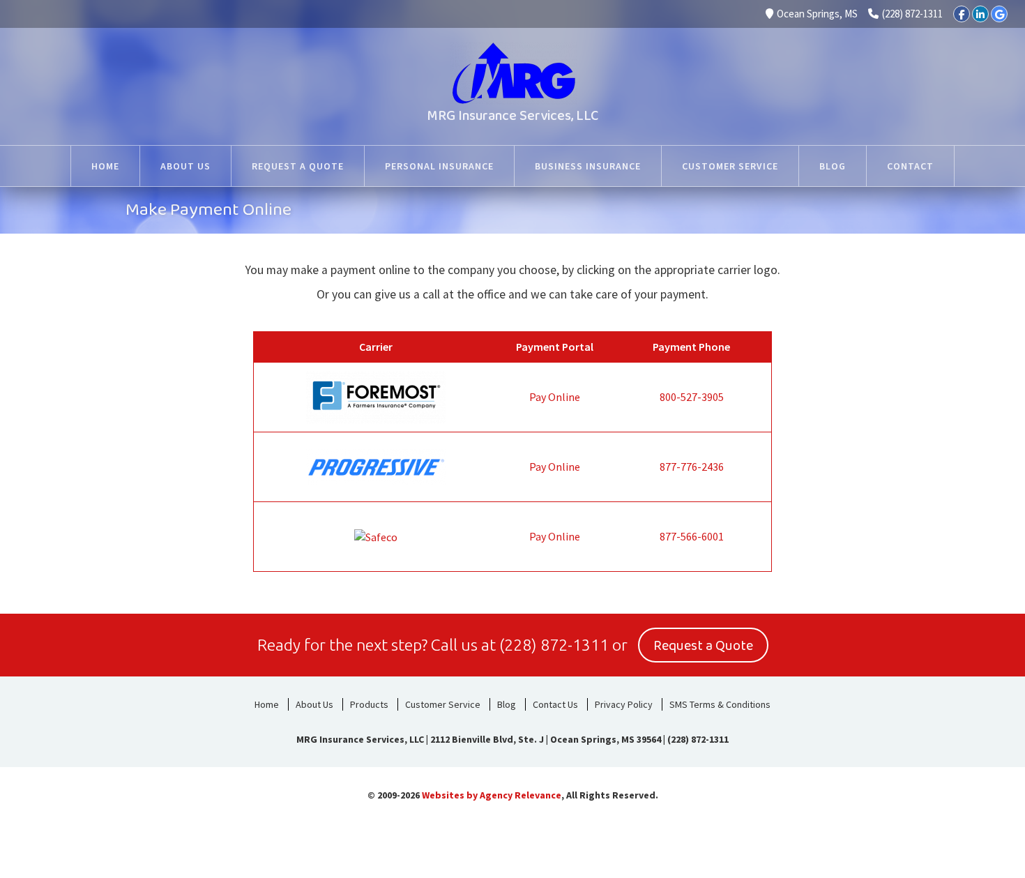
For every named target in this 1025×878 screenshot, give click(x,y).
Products (369, 704)
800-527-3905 (692, 397)
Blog (506, 704)
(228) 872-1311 (912, 13)
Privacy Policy (624, 704)
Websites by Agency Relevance (491, 795)
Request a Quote (703, 646)
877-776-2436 (692, 467)
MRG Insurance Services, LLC (512, 116)
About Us (314, 704)
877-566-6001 (692, 536)
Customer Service (442, 704)
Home (267, 704)
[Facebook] (961, 14)
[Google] (999, 14)
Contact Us (555, 704)
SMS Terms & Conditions (719, 704)
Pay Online (554, 397)
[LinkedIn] (980, 14)
